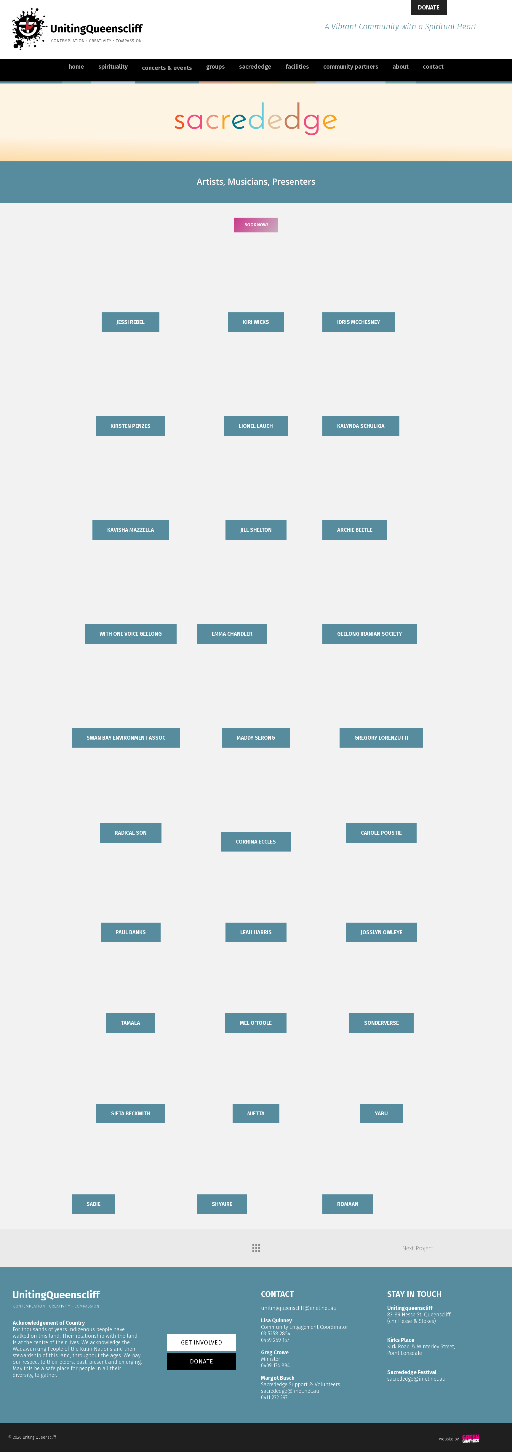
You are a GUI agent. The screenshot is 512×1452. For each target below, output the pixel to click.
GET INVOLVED (201, 1342)
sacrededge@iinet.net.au (290, 1391)
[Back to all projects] (256, 1246)
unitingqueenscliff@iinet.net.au (299, 1308)
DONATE (428, 7)
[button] (256, 225)
